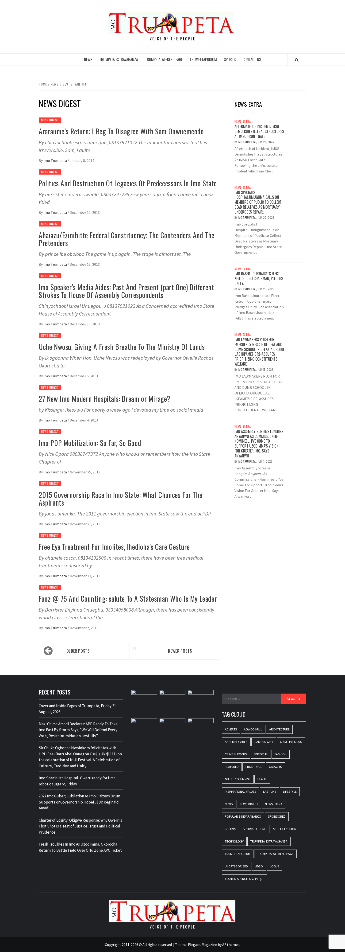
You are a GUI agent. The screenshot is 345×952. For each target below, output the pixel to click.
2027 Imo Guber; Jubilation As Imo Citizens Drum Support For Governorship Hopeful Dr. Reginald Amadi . (79, 802)
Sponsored (277, 816)
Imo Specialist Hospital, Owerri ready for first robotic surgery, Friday (77, 781)
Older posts (78, 651)
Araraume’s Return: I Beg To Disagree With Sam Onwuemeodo (121, 131)
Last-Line (269, 791)
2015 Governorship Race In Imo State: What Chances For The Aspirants (120, 498)
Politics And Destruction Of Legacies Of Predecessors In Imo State (128, 183)
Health (262, 779)
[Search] (297, 60)
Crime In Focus (291, 742)
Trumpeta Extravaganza (118, 59)
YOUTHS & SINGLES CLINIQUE (244, 879)
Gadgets (275, 767)
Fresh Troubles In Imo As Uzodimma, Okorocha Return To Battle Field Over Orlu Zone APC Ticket (80, 847)
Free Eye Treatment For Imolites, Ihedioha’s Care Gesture (114, 546)
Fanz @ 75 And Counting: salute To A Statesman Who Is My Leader (128, 598)
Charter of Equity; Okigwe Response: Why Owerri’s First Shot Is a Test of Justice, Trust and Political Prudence (80, 826)
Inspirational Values (240, 791)
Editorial (261, 754)
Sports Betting (254, 829)
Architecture (279, 729)
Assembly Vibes (236, 742)
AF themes (230, 944)
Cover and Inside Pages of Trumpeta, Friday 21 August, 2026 (77, 708)
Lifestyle (290, 791)
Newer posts (180, 651)
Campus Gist (263, 742)
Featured (232, 767)
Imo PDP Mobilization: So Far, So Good (90, 442)
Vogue (274, 866)
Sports (230, 59)
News (88, 59)
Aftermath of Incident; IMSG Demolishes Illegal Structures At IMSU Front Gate (259, 131)
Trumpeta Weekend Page (164, 59)
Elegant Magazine (202, 944)
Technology (234, 841)
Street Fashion (284, 829)
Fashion (281, 754)
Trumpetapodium (203, 59)
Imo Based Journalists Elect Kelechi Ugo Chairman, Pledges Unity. (258, 278)
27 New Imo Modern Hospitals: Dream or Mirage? (104, 398)
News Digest (50, 120)
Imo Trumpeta (55, 160)
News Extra (242, 121)
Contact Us (252, 59)
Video (259, 866)
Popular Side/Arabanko (243, 816)
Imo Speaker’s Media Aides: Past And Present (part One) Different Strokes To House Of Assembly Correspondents (126, 291)
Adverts (231, 729)
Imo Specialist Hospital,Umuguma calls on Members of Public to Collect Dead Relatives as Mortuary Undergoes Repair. (258, 202)
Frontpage (253, 767)
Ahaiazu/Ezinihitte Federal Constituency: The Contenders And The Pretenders (127, 239)
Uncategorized (236, 866)
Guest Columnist (238, 779)
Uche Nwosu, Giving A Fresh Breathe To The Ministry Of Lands (122, 346)
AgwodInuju (253, 729)
